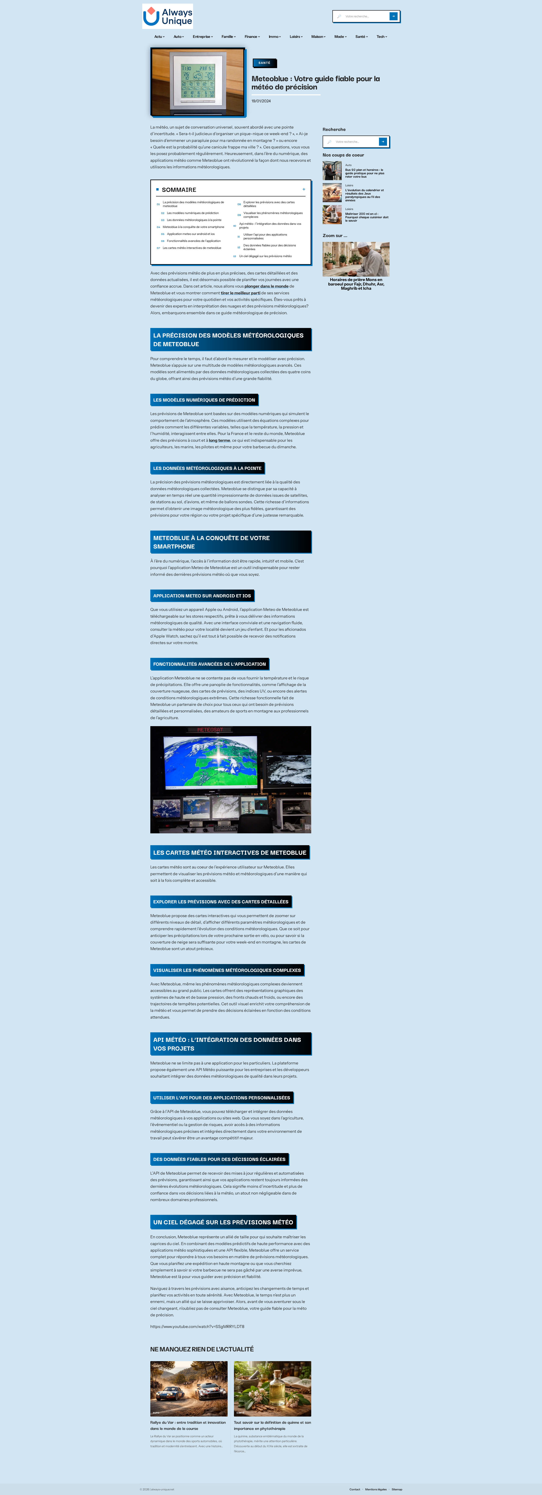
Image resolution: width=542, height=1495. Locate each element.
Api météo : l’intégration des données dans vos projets (270, 225)
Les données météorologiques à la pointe (194, 220)
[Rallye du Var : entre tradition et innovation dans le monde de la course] (189, 1389)
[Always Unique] (167, 16)
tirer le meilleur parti (240, 293)
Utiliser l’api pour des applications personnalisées (265, 236)
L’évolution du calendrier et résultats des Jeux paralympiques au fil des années (364, 194)
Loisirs (349, 185)
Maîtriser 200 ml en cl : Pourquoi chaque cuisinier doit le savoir (367, 217)
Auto (156, 1412)
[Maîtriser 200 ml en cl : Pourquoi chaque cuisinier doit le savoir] (332, 214)
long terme (219, 440)
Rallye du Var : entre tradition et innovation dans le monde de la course (188, 1425)
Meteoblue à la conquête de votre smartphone (193, 227)
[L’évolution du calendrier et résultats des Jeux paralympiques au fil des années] (332, 192)
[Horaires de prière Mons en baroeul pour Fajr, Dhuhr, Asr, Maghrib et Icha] (356, 259)
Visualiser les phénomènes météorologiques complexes (273, 215)
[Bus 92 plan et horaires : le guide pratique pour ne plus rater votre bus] (332, 170)
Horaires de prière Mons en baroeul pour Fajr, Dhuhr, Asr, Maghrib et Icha (356, 284)
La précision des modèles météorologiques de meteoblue (193, 204)
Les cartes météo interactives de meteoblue (192, 248)
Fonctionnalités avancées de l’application (194, 241)
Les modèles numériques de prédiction (193, 213)
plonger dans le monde (267, 286)
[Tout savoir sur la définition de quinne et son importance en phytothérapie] (272, 1389)
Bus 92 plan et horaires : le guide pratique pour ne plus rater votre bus (364, 173)
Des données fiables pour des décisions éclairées (269, 247)
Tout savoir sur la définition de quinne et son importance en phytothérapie (272, 1425)
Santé (265, 63)
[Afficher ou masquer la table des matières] (251, 189)
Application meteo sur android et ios (191, 234)
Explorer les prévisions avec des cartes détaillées (269, 204)
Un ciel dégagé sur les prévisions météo (265, 256)
